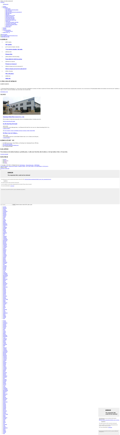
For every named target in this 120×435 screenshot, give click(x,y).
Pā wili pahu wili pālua (10, 18)
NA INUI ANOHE (4, 154)
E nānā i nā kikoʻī (6, 128)
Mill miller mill (8, 13)
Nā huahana (5, 7)
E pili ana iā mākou (7, 30)
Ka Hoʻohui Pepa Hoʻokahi (10, 123)
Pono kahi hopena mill (10, 17)
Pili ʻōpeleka (8, 8)
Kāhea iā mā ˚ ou (6, 32)
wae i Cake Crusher (30, 166)
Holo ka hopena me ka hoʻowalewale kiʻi (14, 12)
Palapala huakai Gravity (10, 15)
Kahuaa (4, 6)
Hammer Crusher (21, 166)
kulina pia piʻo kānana (13, 166)
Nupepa (4, 27)
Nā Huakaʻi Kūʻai (9, 31)
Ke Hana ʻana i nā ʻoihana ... (10, 133)
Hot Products (22, 165)
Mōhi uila (7, 14)
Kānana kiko (8, 26)
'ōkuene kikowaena (30, 165)
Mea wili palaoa (9, 10)
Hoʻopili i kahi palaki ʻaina (11, 19)
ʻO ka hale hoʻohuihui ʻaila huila (12, 22)
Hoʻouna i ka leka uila (4, 168)
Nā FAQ (4, 29)
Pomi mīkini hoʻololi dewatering (12, 9)
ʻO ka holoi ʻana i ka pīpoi (11, 23)
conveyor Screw (9, 25)
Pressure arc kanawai (10, 16)
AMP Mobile (36, 165)
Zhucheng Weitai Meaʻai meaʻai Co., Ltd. (13, 116)
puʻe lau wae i (45, 166)
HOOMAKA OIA (4, 91)
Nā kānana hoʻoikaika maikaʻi (11, 24)
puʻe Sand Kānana (38, 166)
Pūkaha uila (8, 21)
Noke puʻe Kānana (4, 166)
